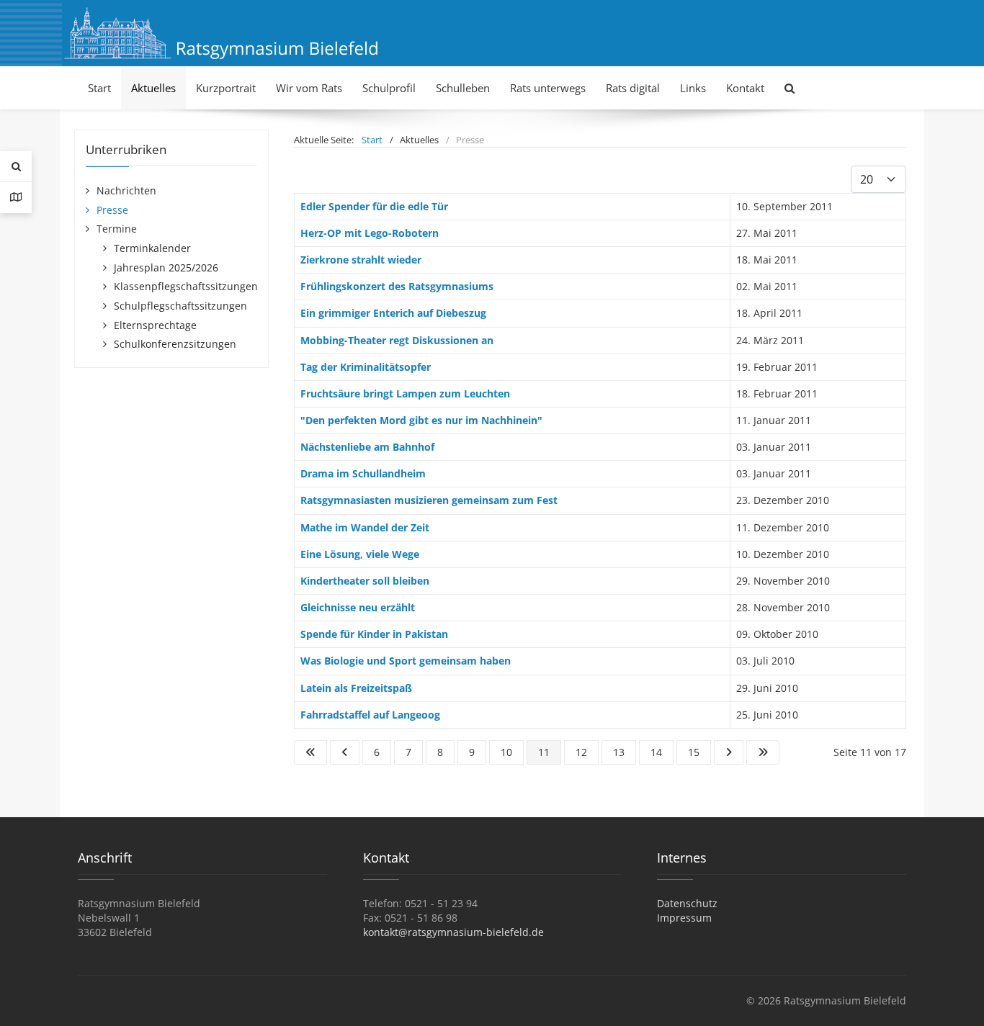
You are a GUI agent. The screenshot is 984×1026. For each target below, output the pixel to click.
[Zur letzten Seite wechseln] (762, 752)
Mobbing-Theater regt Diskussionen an (396, 340)
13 (619, 752)
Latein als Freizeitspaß (356, 688)
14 (656, 752)
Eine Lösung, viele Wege (359, 554)
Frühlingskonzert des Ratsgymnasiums (396, 286)
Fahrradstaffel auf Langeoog (370, 714)
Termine (117, 228)
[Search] (16, 166)
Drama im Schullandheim (363, 473)
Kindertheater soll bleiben (364, 581)
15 (693, 752)
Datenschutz (687, 903)
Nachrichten (126, 190)
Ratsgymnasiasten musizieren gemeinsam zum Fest (429, 500)
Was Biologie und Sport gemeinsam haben (405, 660)
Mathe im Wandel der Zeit (364, 527)
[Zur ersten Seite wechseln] (310, 752)
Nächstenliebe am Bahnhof (367, 447)
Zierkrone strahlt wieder (360, 259)
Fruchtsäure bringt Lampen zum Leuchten (405, 393)
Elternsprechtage (155, 325)
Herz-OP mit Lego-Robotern (369, 233)
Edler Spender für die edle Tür (374, 206)
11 (544, 752)
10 (506, 752)
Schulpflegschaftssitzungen (180, 305)
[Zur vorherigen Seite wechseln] (344, 752)
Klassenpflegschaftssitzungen (186, 286)
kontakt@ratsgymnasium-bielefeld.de (453, 932)
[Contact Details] (16, 197)
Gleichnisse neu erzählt (357, 607)
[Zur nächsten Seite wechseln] (728, 752)
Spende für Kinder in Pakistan (374, 634)
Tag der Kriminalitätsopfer (365, 367)
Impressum (684, 917)
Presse (112, 210)
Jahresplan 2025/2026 (166, 267)
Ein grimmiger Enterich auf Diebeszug (393, 313)
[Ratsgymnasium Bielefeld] (221, 32)
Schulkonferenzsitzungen (175, 344)
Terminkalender (152, 248)
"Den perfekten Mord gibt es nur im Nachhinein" (421, 420)
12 (581, 752)
